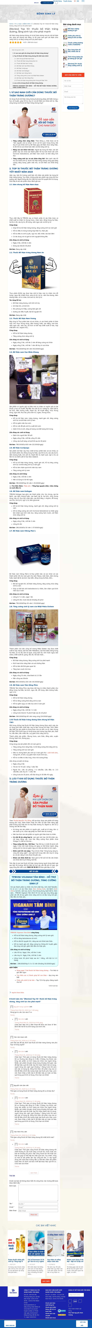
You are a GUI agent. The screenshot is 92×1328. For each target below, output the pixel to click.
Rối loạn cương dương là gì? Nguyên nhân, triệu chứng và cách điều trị (75, 29)
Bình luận (12, 1186)
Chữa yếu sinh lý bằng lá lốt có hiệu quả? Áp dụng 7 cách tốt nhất (75, 36)
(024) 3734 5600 (33, 1300)
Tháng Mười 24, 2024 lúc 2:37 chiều (23, 1041)
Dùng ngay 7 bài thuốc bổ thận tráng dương (32, 970)
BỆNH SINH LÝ (27, 24)
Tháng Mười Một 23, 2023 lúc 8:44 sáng (29, 1023)
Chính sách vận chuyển (50, 1314)
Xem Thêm (34, 1173)
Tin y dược (18, 24)
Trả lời (12, 1015)
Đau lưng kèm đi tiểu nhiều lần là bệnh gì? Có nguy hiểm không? (74, 50)
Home (11, 24)
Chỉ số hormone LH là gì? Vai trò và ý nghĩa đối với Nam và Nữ (36, 1260)
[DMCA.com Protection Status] (62, 1315)
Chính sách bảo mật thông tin (50, 1304)
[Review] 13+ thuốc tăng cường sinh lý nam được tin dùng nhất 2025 (75, 64)
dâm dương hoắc (39, 889)
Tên (11, 1204)
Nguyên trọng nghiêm (21, 1007)
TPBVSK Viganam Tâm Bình (20, 932)
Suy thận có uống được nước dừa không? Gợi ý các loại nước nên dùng (55, 1260)
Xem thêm (46, 1281)
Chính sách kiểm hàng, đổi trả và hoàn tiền (50, 1309)
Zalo (75, 1301)
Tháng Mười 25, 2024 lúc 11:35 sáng (27, 1148)
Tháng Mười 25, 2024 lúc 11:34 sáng (27, 1101)
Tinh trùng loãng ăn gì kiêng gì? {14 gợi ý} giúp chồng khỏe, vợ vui (75, 58)
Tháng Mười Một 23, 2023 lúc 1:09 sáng (24, 1010)
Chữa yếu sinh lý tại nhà (25, 980)
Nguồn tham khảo (18, 992)
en (78, 1)
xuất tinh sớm (52, 753)
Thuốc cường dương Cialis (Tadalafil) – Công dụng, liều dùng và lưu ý (75, 43)
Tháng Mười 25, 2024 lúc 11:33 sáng (27, 1055)
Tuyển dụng (67, 1)
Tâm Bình (21, 1019)
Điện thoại (12, 1210)
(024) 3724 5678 (58, 1298)
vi (75, 1)
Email (11, 1207)
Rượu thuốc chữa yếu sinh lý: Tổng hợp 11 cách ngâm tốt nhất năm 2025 (16, 1260)
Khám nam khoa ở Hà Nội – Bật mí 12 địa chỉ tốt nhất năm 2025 (75, 1260)
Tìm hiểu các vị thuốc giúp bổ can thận (32, 975)
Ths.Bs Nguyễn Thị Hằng (22, 820)
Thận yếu (27, 486)
